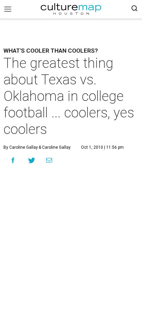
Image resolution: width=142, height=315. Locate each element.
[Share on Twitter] (32, 160)
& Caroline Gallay (54, 147)
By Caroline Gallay (20, 147)
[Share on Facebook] (13, 160)
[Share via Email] (49, 160)
